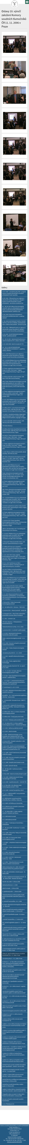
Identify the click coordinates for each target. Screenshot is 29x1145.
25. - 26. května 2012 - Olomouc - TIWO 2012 (13, 607)
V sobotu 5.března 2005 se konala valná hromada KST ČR (12, 1019)
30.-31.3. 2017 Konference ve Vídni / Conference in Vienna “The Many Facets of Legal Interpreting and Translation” (13, 564)
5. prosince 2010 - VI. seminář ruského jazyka (13, 630)
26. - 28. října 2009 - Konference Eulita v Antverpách (12, 769)
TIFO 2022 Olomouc (7, 426)
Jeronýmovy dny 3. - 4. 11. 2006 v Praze (12, 958)
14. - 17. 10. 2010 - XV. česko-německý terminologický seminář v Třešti (11, 671)
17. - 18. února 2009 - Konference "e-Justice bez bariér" (13, 828)
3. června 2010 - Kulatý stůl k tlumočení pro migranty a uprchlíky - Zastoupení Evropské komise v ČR (13, 706)
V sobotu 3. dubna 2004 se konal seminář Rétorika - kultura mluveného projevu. (12, 1075)
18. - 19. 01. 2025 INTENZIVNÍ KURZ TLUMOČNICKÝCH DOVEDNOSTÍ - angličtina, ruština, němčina (13, 348)
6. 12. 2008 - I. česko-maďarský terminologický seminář (14, 848)
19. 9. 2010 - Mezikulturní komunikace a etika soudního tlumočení (13, 691)
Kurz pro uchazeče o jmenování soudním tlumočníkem (12, 1099)
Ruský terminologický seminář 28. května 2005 (14, 1011)
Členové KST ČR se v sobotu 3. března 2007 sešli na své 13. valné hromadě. (13, 934)
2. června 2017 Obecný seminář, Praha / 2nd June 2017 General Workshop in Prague (13, 542)
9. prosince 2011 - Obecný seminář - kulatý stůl (14, 610)
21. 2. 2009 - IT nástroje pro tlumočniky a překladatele (12, 823)
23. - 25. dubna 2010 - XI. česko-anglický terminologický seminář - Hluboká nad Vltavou (14, 724)
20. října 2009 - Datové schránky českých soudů (14, 774)
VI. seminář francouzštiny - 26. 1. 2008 (12, 901)
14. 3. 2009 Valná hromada (9, 816)
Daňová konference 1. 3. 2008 (9, 885)
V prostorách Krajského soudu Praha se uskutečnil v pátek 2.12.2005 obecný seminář (13, 992)
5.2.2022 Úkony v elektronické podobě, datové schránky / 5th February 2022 (14, 452)
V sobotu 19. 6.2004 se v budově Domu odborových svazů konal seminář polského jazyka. (13, 1054)
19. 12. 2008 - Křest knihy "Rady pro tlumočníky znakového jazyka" (14, 833)
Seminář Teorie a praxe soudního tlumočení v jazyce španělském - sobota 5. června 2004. (14, 1065)
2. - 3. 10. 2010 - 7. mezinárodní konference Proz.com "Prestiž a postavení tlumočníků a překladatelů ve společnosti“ (13, 682)
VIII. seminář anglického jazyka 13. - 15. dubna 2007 (14, 923)
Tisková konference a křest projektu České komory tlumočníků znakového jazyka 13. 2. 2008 (13, 896)
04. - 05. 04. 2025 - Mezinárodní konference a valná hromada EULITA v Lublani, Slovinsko (13, 340)
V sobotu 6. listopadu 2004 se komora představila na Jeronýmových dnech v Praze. (13, 1042)
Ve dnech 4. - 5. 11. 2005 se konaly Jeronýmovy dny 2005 (14, 997)
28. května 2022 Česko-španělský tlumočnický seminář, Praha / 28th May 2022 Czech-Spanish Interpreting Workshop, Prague (14, 430)
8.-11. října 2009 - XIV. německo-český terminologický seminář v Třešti (11, 786)
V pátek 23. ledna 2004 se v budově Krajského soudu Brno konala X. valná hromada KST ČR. (14, 1090)
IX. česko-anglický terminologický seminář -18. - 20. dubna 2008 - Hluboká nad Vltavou (14, 877)
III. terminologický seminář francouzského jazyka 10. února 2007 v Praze (13, 944)
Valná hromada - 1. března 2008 (10, 888)
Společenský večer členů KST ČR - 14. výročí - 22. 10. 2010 (13, 666)
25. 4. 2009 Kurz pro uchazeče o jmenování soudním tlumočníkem (13, 807)
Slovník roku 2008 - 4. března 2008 (11, 882)
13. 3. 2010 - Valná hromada (9, 731)
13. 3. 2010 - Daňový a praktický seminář (12, 728)
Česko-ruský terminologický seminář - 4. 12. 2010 (13, 639)
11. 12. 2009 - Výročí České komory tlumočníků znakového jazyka (14, 753)
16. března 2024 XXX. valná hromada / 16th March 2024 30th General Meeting (13, 377)
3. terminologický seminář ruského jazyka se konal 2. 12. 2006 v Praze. (13, 949)
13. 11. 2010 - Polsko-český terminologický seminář (13, 648)
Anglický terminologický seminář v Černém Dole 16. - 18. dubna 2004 (13, 1070)
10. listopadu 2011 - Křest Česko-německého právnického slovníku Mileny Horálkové (13, 614)
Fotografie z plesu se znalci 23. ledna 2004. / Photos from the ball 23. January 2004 (13, 1095)
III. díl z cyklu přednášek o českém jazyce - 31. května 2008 (14, 872)
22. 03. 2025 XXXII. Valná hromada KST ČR (12, 344)
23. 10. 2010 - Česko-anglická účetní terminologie (11, 662)
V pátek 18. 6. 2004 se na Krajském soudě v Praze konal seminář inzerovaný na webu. (13, 1060)
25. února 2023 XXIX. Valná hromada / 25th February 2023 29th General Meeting (13, 421)
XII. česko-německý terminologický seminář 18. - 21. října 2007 (14, 905)
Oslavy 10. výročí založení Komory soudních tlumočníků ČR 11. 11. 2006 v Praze (13, 954)
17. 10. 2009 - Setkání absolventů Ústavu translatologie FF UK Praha (12, 778)
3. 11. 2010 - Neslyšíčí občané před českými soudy (13, 657)
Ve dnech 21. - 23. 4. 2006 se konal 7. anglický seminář (13, 987)
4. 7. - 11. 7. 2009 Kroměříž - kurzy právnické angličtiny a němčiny (13, 794)
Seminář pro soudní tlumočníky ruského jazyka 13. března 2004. (12, 1085)
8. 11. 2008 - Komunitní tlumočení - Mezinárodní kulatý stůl (11, 853)
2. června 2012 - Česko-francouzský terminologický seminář (11, 603)
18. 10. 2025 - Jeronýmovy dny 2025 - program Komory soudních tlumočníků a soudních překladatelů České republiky (14, 293)
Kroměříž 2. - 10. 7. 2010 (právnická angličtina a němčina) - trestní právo (14, 696)
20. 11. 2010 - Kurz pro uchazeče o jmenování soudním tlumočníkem (13, 644)
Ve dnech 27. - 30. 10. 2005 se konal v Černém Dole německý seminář (13, 1001)
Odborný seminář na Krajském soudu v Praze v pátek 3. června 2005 (14, 1006)
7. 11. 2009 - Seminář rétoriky (9, 765)
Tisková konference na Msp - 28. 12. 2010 (12, 627)
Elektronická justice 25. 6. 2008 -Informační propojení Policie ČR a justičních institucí (13, 867)
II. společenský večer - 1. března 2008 (11, 891)
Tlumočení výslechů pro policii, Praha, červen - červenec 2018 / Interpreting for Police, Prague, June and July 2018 (14, 507)
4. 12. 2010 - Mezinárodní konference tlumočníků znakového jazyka (11, 634)
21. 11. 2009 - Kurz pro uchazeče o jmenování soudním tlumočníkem (13, 758)
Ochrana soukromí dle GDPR (14, 1142)
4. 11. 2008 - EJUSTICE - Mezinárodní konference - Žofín (11, 858)
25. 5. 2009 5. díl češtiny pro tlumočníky (12, 803)
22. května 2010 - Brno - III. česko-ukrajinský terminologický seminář (13, 712)
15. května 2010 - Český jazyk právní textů (12, 716)
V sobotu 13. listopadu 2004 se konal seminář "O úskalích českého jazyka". (14, 1037)
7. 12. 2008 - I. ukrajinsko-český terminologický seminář (14, 843)
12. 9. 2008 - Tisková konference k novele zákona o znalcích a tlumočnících (12, 863)
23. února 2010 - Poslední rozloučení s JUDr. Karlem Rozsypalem (13, 742)
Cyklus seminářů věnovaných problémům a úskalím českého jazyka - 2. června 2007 (13, 910)
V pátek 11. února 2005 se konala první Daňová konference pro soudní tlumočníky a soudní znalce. (14, 1025)
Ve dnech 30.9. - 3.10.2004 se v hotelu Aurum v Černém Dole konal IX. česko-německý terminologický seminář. (14, 1048)
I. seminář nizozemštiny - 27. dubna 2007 (12, 919)
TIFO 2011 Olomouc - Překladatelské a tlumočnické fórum (12, 622)
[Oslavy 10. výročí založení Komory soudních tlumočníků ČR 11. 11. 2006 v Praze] (14, 6)
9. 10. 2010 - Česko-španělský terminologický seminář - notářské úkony (13, 676)
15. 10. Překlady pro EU (8, 1104)
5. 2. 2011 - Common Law (8, 618)
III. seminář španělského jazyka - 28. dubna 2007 (13, 915)
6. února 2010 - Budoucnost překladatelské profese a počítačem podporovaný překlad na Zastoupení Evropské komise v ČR (14, 747)
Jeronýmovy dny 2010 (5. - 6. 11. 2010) (12, 653)
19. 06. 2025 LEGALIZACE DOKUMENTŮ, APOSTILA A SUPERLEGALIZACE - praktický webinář (13, 316)
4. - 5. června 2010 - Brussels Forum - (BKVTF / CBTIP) (14, 701)
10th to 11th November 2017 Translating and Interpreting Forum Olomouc (13, 529)
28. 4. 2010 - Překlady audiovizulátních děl (13, 720)
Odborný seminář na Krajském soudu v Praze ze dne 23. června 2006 (14, 970)
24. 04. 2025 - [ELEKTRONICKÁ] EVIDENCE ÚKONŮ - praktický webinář (12, 335)
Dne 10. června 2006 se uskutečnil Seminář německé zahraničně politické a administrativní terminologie (13, 976)
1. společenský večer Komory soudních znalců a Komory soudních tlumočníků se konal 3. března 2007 (14, 929)
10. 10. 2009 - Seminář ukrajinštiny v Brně (13, 790)
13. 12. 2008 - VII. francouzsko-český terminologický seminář (11, 838)
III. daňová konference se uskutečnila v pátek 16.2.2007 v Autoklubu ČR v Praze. (13, 939)
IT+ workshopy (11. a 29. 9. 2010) (10, 687)
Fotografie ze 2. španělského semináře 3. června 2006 (12, 982)
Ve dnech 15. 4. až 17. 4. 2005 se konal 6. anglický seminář (12, 1015)
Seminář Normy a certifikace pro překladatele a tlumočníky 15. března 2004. (14, 1080)
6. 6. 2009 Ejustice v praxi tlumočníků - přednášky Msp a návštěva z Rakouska (12, 799)
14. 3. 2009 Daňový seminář (9, 819)
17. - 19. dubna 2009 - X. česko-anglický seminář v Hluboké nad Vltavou (12, 812)
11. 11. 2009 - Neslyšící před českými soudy (13, 762)
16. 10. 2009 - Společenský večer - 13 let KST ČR (14, 782)
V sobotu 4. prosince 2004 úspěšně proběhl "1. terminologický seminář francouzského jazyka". (14, 1032)
